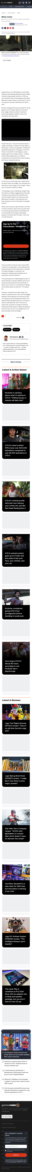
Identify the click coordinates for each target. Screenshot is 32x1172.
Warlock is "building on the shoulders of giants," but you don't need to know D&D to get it (17, 1081)
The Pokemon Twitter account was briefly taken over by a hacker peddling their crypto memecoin (16, 1054)
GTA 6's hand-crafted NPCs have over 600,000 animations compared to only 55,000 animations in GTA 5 (17, 1090)
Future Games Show (19, 6)
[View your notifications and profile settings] (26, 2)
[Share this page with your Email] (13, 28)
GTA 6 (10, 6)
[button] (29, 2)
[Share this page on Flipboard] (10, 28)
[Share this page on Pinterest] (8, 28)
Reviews (12, 24)
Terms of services (23, 250)
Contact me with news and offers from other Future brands (16, 1150)
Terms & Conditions (12, 1161)
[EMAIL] (23, 337)
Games (4, 13)
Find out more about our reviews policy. (11, 55)
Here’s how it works (11, 33)
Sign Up (16, 1155)
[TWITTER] (20, 337)
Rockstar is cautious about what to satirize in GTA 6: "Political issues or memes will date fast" (15, 1063)
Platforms (16, 329)
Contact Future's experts (9, 1127)
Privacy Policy (20, 1160)
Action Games (11, 13)
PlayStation (7, 329)
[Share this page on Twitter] (5, 28)
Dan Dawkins (20, 23)
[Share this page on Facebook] (2, 28)
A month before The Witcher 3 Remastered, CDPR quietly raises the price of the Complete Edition (16, 1072)
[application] (16, 129)
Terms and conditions (8, 1123)
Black (18, 13)
